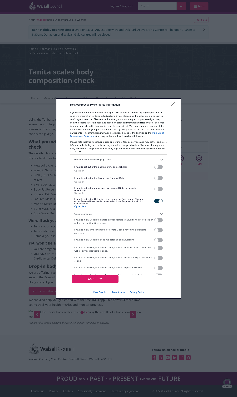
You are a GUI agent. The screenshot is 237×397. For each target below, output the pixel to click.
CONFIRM (95, 279)
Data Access (118, 292)
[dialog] (118, 198)
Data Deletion (100, 292)
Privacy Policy (137, 292)
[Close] (174, 105)
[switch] (158, 167)
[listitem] (118, 159)
